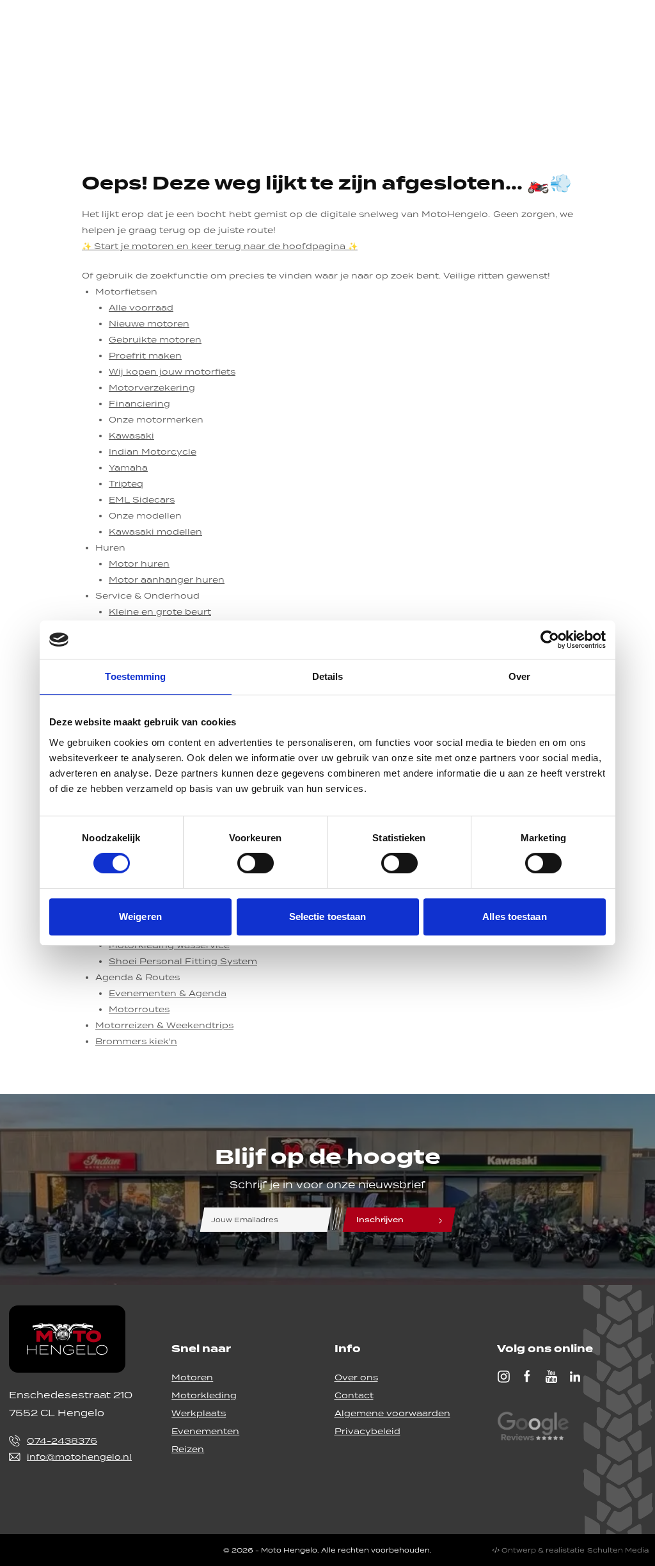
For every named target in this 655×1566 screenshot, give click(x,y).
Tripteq (126, 483)
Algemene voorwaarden (392, 1413)
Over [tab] (519, 676)
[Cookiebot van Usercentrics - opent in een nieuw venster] (550, 639)
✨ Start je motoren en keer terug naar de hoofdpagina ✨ (220, 246)
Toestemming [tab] (135, 676)
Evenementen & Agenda (167, 993)
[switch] (255, 863)
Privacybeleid (367, 1431)
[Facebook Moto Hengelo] (527, 1376)
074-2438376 (62, 1440)
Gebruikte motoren (155, 339)
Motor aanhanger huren (167, 579)
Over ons (356, 1377)
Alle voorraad (141, 307)
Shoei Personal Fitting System (183, 961)
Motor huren (139, 563)
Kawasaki (131, 435)
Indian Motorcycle (152, 451)
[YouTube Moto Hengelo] (551, 1376)
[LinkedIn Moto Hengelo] (575, 1376)
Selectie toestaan (328, 916)
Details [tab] (327, 676)
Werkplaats (198, 1413)
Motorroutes (139, 1009)
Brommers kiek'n (136, 1041)
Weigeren (140, 916)
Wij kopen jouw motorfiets (172, 371)
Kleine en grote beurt (160, 611)
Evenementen (205, 1431)
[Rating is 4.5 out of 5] (533, 1428)
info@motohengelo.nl (79, 1456)
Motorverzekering (152, 387)
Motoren (192, 1377)
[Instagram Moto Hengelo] (503, 1376)
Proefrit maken (145, 355)
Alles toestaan (514, 916)
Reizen (187, 1449)
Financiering (139, 403)
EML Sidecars (142, 499)
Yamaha (128, 467)
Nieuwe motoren (149, 323)
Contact (354, 1395)
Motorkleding (204, 1395)
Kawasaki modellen (155, 531)
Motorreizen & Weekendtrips (164, 1025)
